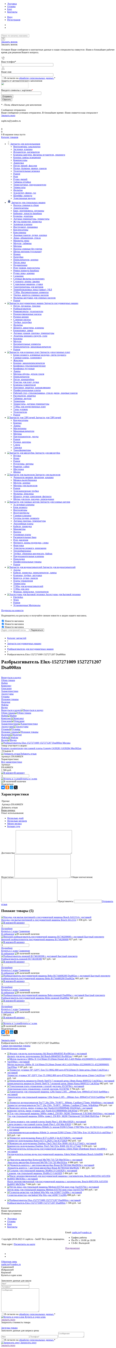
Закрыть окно (8, 115)
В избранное (7, 934)
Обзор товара (8, 713)
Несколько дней (15, 818)
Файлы (4, 737)
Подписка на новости (12, 610)
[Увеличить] (35, 743)
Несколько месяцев (17, 821)
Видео (4, 740)
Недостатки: (7, 877)
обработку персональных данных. (36, 78)
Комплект (6, 718)
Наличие (5, 734)
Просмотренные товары (13, 1048)
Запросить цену (28, 1342)
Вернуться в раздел (11, 710)
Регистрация (13, 19)
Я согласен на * (29, 1314)
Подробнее (7, 928)
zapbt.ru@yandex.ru (82, 1232)
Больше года (13, 826)
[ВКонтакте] (3, 787)
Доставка (12, 3)
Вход (9, 17)
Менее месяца (14, 823)
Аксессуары (7, 726)
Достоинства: (8, 853)
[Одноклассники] (7, 787)
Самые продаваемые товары (15, 1045)
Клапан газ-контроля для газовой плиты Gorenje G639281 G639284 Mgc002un (41, 748)
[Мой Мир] (11, 787)
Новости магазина (14, 621)
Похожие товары (10, 732)
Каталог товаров (9, 137)
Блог (9, 9)
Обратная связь (9, 1261)
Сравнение (24, 931)
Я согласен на (29, 78)
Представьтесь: (65, 901)
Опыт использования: (12, 813)
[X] (16, 787)
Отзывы (11, 6)
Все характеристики (11, 762)
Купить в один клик (35, 1317)
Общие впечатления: (82, 877)
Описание (6, 721)
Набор (4, 715)
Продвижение (72, 1248)
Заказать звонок (9, 42)
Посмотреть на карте (24, 1244)
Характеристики (9, 724)
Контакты (12, 12)
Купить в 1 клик (28, 778)
